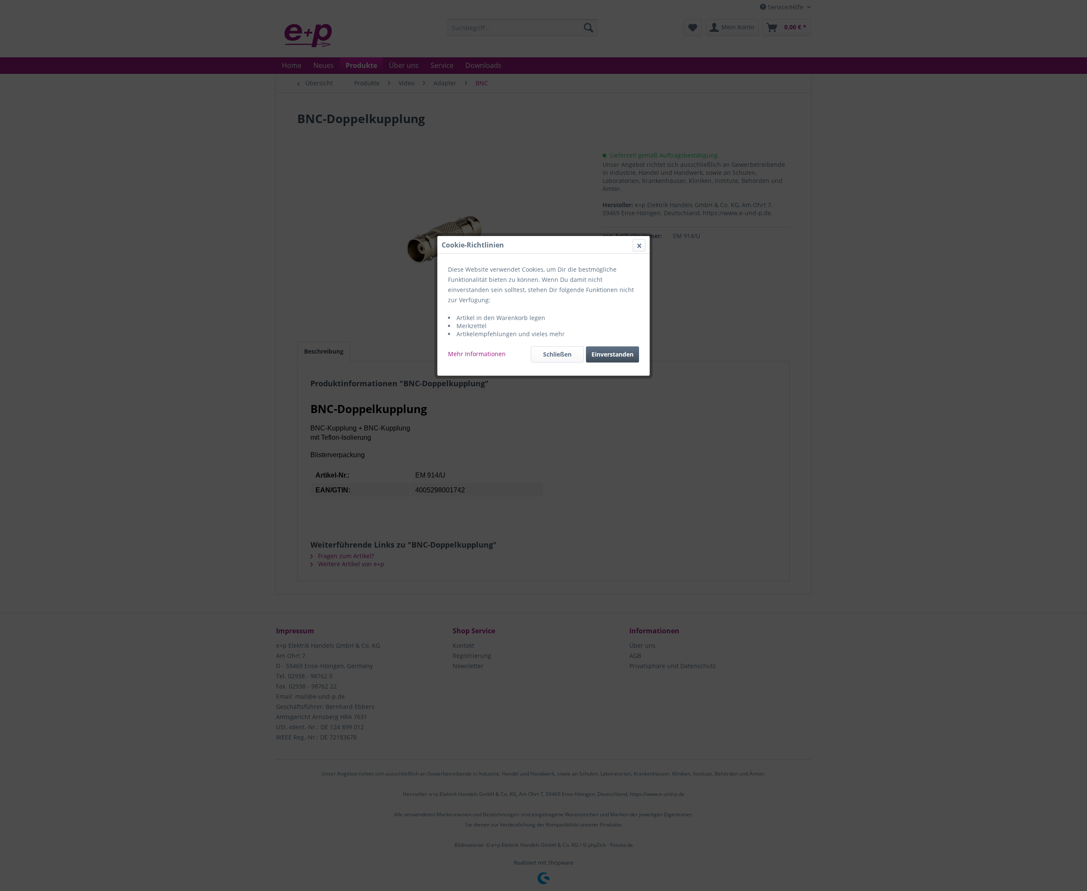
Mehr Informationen (477, 354)
